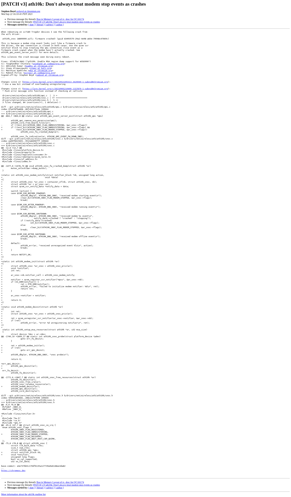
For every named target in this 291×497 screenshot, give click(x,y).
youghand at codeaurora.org (48, 64)
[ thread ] (40, 24)
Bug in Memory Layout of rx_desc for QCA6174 (60, 19)
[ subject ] (49, 24)
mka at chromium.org (40, 70)
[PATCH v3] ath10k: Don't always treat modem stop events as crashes (66, 22)
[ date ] (31, 24)
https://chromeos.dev (13, 470)
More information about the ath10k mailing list (23, 494)
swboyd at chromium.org (28, 11)
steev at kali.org (40, 68)
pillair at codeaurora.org (39, 73)
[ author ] (59, 24)
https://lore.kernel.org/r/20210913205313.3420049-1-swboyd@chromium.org (65, 82)
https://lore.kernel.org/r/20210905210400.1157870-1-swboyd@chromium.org (65, 89)
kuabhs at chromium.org (38, 66)
